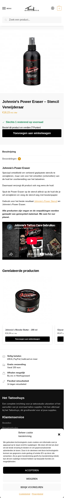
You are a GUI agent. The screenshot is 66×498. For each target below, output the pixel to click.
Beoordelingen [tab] (11, 158)
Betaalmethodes (10, 428)
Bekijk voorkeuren (32, 487)
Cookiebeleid (24, 494)
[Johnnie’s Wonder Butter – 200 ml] (27, 300)
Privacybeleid (37, 494)
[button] (59, 434)
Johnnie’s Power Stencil (45, 201)
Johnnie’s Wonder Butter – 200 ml (21, 330)
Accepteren (32, 470)
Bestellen (6, 423)
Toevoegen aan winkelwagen (32, 133)
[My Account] (52, 8)
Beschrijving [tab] (9, 151)
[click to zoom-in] (32, 61)
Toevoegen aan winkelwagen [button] (27, 339)
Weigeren (32, 478)
